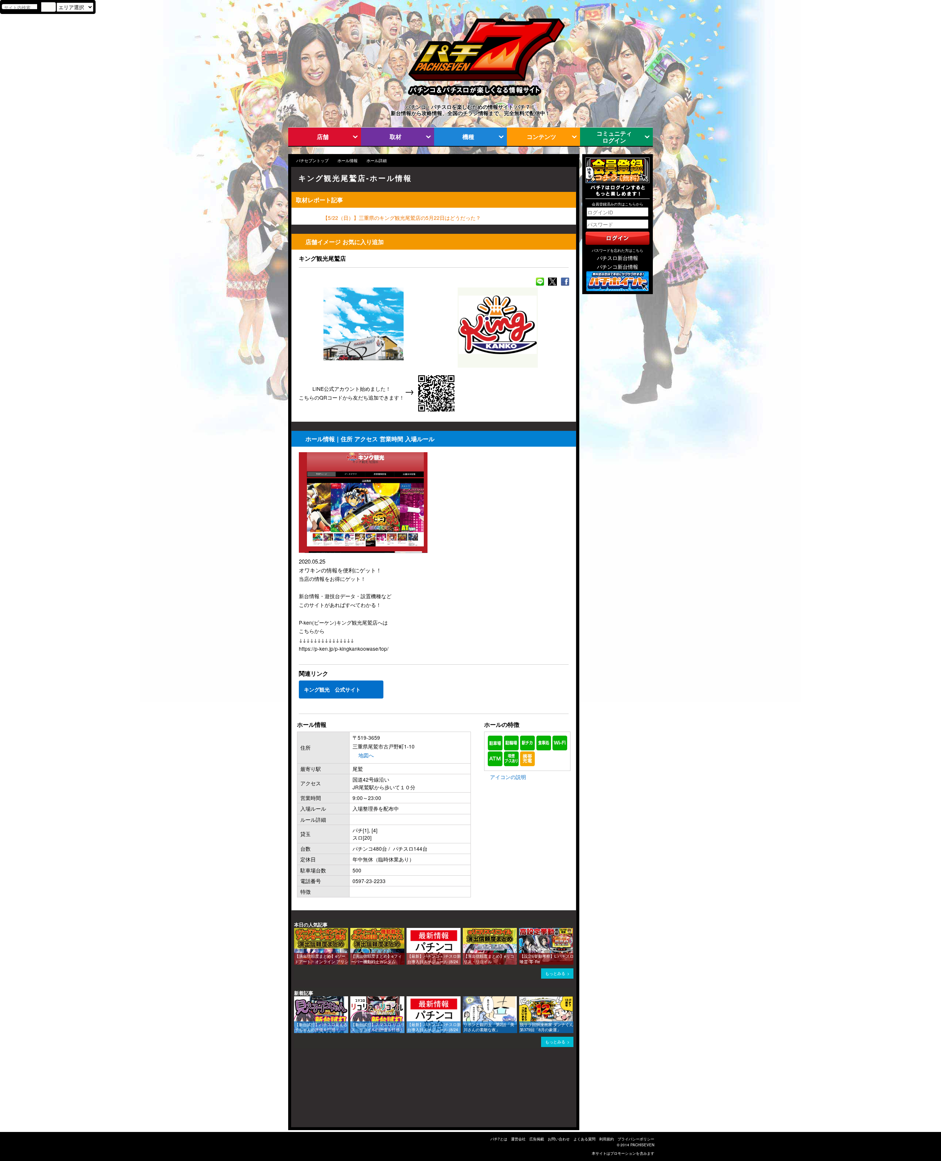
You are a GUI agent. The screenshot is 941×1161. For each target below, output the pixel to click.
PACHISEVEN (642, 1144)
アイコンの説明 (508, 776)
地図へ (366, 755)
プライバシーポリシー (636, 1139)
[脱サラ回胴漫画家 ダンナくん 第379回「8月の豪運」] (521, 1000)
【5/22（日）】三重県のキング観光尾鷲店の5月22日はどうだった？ (402, 217)
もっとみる (555, 973)
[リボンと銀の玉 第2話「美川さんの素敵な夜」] (465, 1000)
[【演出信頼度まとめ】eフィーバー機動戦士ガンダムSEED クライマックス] (352, 931)
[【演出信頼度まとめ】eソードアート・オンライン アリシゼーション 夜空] (296, 931)
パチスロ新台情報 (617, 257)
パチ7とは (498, 1139)
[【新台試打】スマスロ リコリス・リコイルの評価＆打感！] (352, 1000)
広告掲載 (536, 1139)
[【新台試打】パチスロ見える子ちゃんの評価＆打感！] (296, 1000)
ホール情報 (347, 160)
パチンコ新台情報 (617, 266)
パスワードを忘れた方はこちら (617, 250)
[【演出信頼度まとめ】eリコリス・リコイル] (465, 931)
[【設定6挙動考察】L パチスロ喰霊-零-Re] (521, 931)
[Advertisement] (326, 1091)
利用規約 (606, 1139)
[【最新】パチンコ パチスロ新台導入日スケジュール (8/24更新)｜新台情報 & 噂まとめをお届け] (409, 931)
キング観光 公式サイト (332, 689)
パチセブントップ (312, 160)
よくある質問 (584, 1139)
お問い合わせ (559, 1139)
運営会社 (518, 1139)
